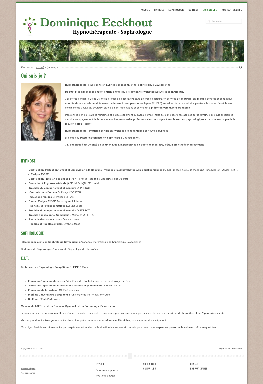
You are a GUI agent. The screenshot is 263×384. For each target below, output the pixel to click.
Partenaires (237, 348)
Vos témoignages (105, 375)
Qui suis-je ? (210, 9)
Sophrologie (176, 9)
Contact (193, 9)
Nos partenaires (232, 9)
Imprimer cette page (240, 67)
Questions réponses (107, 370)
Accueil (145, 9)
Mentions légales (28, 368)
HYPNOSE (159, 9)
